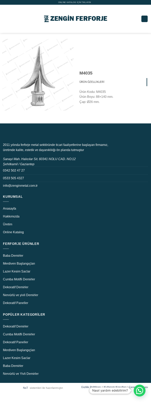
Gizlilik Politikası (91, 387)
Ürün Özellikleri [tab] (91, 81)
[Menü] (5, 19)
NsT (26, 387)
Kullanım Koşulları (115, 387)
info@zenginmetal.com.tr (20, 185)
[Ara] (144, 19)
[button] (139, 390)
